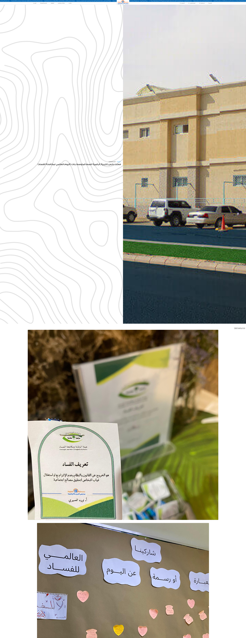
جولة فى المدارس (61, 3)
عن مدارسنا (202, 3)
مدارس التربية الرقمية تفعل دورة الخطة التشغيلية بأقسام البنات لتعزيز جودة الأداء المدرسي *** (89, 0)
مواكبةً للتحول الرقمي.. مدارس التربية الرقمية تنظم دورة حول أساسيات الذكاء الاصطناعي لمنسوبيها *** (190, 0)
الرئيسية (210, 3)
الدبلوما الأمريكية (43, 3)
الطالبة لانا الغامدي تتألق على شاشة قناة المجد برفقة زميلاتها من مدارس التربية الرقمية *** (155, 0)
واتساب (70, 3)
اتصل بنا (34, 3)
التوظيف (52, 3)
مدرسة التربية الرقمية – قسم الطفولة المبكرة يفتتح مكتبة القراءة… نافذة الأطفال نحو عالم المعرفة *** (226, 0)
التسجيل (183, 3)
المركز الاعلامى (192, 3)
